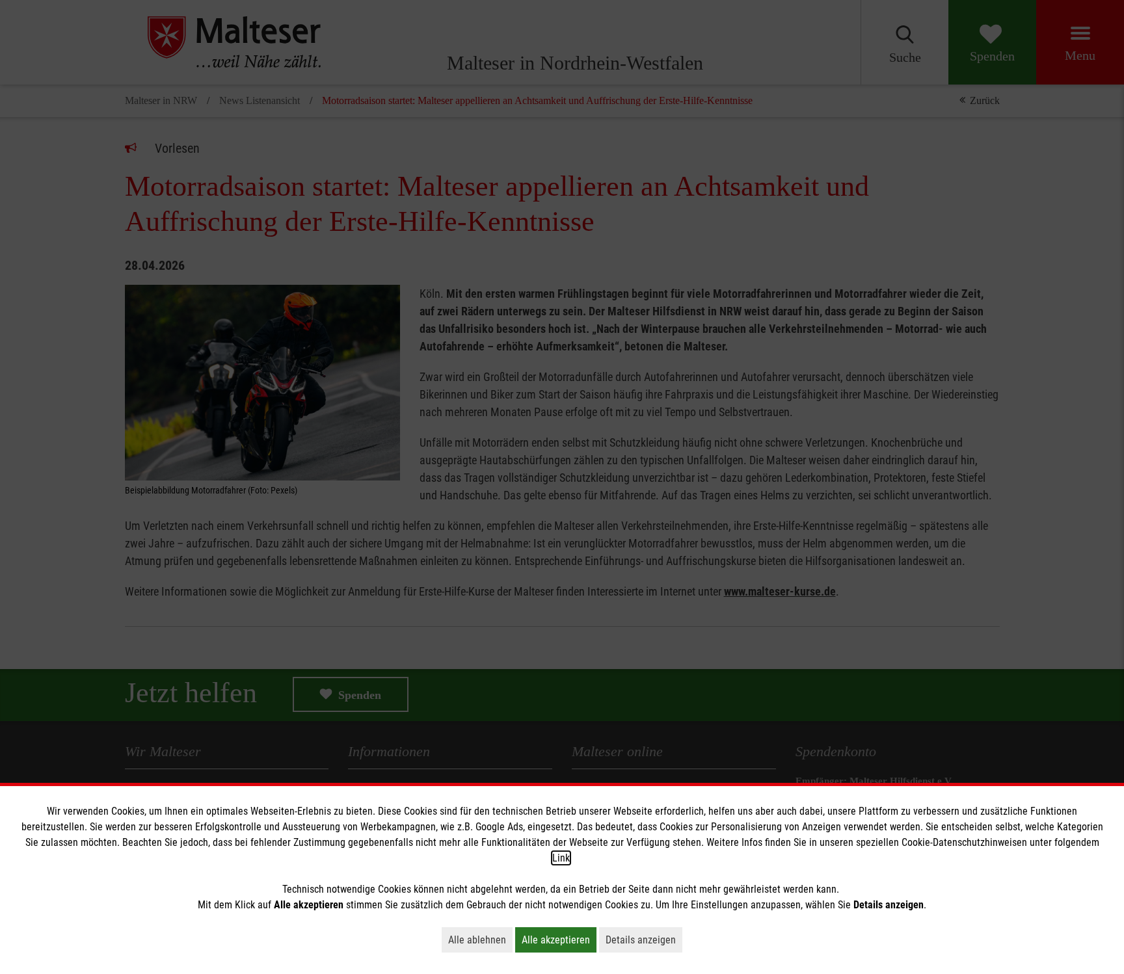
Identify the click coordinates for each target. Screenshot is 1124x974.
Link (561, 858)
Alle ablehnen (480, 939)
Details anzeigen (644, 939)
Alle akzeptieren (559, 939)
